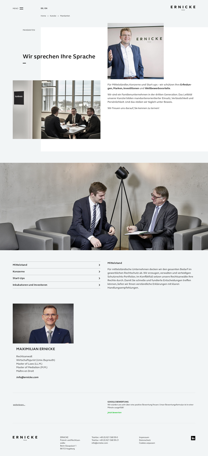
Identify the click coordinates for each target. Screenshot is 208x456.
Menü (15, 8)
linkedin (193, 438)
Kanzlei (53, 16)
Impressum (144, 437)
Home (43, 16)
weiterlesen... (19, 404)
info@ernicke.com (27, 377)
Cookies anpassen (147, 443)
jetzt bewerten (114, 412)
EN (46, 8)
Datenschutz (145, 440)
